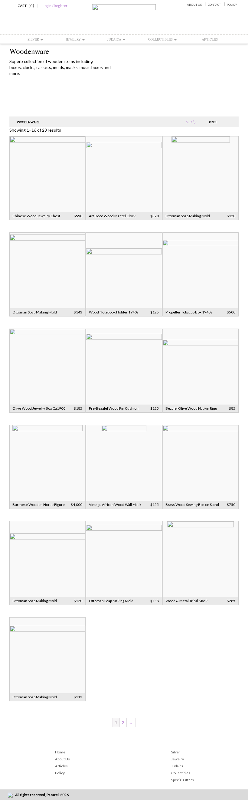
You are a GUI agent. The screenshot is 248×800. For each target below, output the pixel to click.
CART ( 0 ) (25, 5)
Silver (34, 39)
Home (60, 752)
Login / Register (55, 5)
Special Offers (182, 780)
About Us (194, 4)
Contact (214, 4)
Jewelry (74, 39)
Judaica (114, 39)
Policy (232, 4)
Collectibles (161, 39)
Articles (210, 39)
